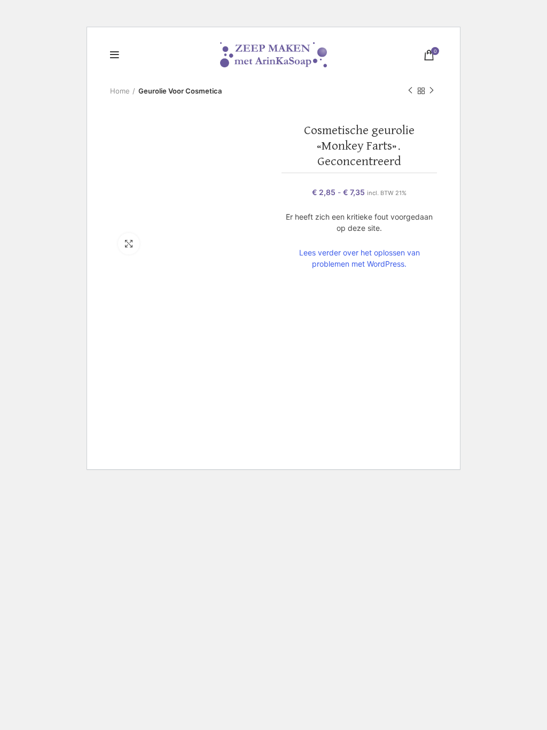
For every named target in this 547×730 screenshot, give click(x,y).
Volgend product (431, 91)
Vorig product (410, 91)
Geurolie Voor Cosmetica (180, 91)
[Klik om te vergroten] (128, 243)
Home (120, 91)
